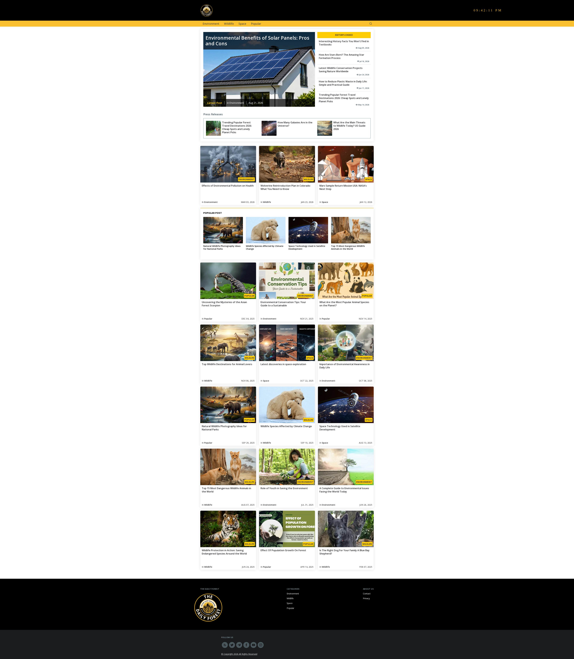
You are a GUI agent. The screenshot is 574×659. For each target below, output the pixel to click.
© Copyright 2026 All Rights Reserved (239, 654)
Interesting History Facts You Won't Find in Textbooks (344, 43)
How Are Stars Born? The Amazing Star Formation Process (341, 56)
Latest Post (214, 103)
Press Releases (213, 114)
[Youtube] (254, 645)
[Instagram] (261, 645)
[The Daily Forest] (243, 10)
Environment (211, 23)
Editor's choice (344, 34)
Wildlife (229, 23)
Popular (256, 23)
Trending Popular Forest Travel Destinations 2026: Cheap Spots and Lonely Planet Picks (344, 98)
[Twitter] (232, 645)
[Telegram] (239, 645)
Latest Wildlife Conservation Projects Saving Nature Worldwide (340, 69)
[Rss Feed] (225, 645)
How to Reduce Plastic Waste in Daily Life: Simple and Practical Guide (343, 83)
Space (242, 23)
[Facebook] (246, 645)
